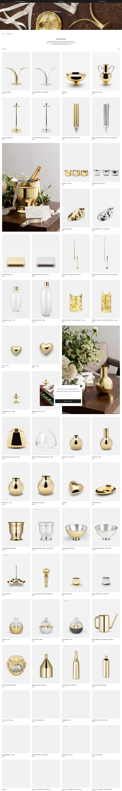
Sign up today (68, 401)
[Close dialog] (81, 386)
